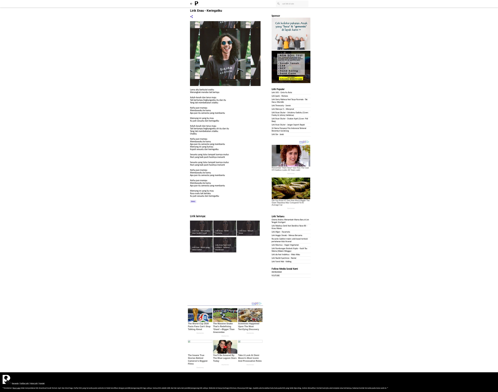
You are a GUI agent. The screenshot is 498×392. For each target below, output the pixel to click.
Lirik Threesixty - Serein (281, 106)
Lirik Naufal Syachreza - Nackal (284, 258)
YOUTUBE (276, 276)
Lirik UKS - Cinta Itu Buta (282, 93)
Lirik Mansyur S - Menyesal (283, 109)
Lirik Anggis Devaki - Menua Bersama (287, 235)
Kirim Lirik (34, 383)
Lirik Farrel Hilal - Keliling (281, 262)
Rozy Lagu (16, 388)
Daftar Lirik (24, 383)
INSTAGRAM (277, 272)
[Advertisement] (225, 279)
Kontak (42, 383)
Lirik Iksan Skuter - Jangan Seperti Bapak (288, 125)
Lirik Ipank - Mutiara (280, 96)
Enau (193, 201)
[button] (191, 17)
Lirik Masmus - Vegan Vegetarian (285, 245)
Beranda (15, 383)
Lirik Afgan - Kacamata (281, 232)
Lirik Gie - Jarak (278, 134)
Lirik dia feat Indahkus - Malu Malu (286, 255)
